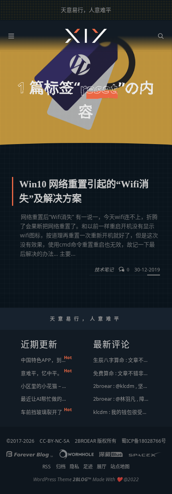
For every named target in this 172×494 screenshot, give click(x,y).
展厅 (101, 466)
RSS (46, 466)
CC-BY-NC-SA (55, 441)
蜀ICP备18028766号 (144, 441)
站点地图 (120, 466)
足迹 (88, 466)
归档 (61, 466)
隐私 (74, 466)
